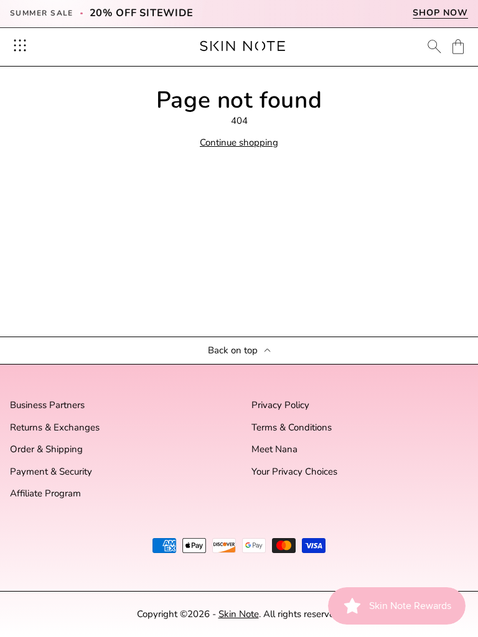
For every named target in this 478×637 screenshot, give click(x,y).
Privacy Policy (280, 405)
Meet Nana (274, 449)
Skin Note (238, 614)
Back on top (233, 350)
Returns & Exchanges (55, 428)
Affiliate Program (45, 494)
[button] (458, 47)
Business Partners (47, 405)
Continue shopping (239, 143)
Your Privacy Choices (294, 472)
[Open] (20, 45)
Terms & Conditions (291, 428)
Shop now (440, 13)
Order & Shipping (46, 449)
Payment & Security (51, 472)
